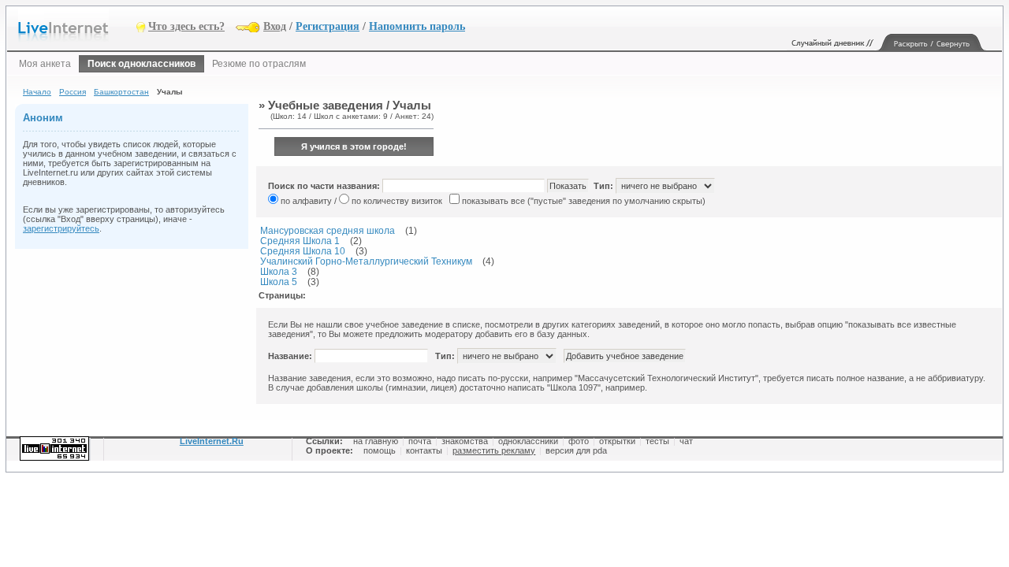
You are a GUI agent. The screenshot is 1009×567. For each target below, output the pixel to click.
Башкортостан (121, 91)
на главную (375, 441)
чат (686, 441)
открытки (617, 441)
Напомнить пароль (417, 26)
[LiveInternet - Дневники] (77, 25)
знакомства (464, 441)
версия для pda (576, 450)
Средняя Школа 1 (300, 240)
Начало (37, 91)
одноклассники (528, 441)
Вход (274, 26)
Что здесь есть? (186, 26)
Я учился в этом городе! (354, 146)
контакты (424, 450)
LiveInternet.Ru (212, 441)
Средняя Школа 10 (302, 251)
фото (578, 441)
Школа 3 (278, 271)
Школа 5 (278, 281)
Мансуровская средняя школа (327, 230)
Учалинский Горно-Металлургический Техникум (366, 261)
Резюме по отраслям (259, 63)
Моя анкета (45, 63)
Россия (72, 91)
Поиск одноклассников (141, 63)
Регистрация (327, 26)
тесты (657, 441)
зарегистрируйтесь (61, 228)
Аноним (43, 118)
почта (419, 441)
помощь (379, 450)
